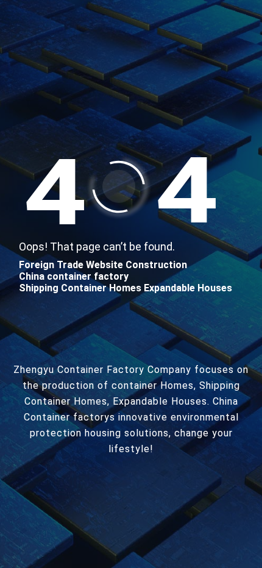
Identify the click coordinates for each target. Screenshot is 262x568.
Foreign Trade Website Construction (103, 265)
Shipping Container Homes (80, 288)
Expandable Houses (188, 288)
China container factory (74, 276)
